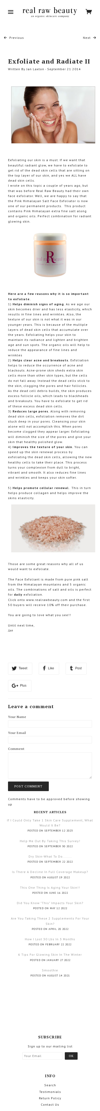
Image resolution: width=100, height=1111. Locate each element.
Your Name (17, 717)
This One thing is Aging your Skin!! (50, 887)
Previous (16, 38)
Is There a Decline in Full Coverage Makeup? (50, 872)
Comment (16, 749)
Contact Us (50, 1104)
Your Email (17, 733)
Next (87, 38)
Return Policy (50, 1098)
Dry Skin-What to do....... (50, 856)
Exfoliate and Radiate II (49, 61)
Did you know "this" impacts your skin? (50, 903)
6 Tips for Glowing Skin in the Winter (50, 955)
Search (50, 1085)
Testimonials (50, 1092)
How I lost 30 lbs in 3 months (50, 939)
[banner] (49, 12)
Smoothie (50, 970)
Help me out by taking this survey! (50, 841)
